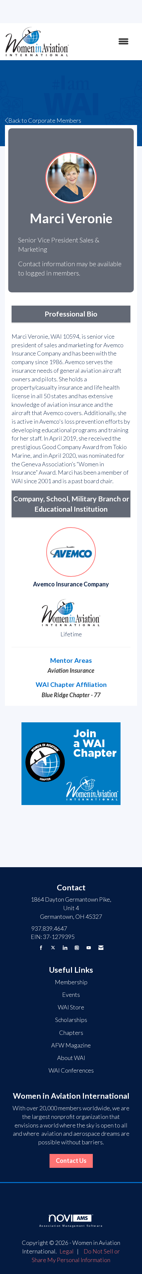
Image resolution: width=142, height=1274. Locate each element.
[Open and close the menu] (102, 41)
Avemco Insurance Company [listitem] (71, 584)
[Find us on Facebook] (41, 948)
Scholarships (71, 1019)
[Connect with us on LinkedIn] (64, 948)
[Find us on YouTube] (88, 948)
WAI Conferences (71, 1070)
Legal (66, 1251)
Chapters (71, 1032)
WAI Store (71, 1007)
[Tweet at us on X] (53, 948)
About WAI (71, 1057)
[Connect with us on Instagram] (76, 948)
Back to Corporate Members (44, 120)
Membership (71, 982)
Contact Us (71, 1160)
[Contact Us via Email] (101, 948)
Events (71, 994)
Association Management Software (71, 1225)
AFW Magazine (71, 1045)
